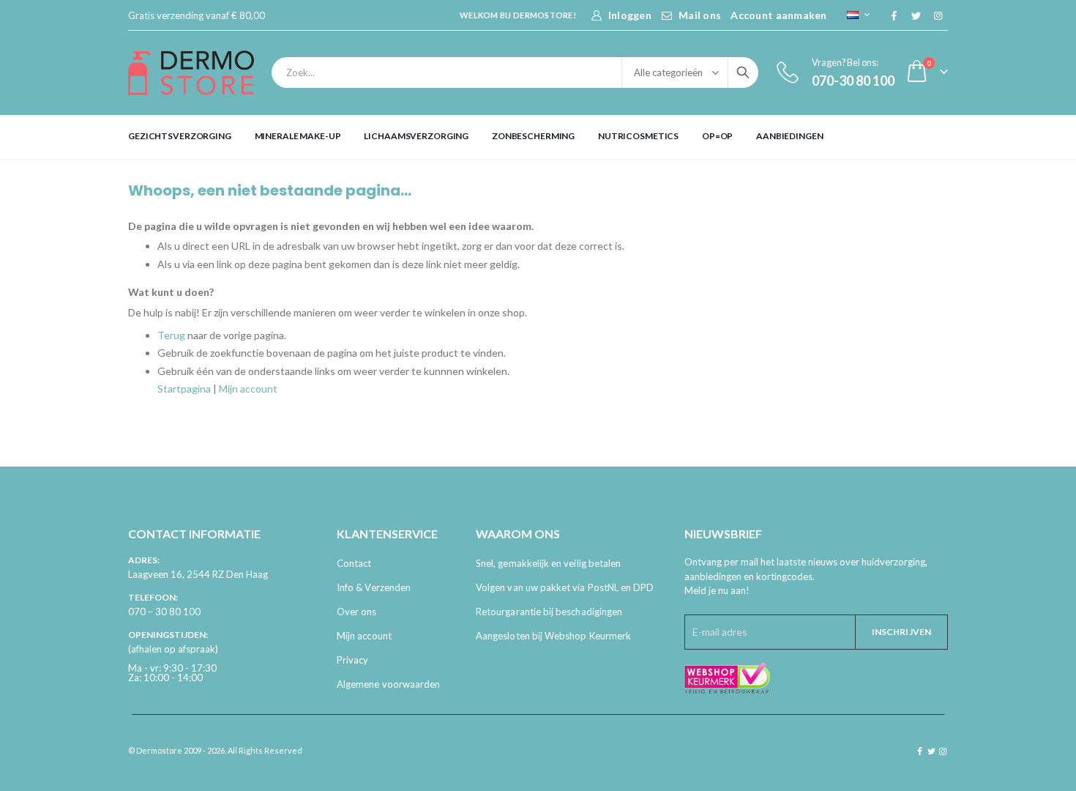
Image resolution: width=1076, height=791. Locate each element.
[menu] (538, 136)
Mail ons (700, 15)
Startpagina (184, 388)
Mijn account (248, 388)
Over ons (357, 611)
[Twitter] (915, 15)
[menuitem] (179, 136)
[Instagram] (937, 15)
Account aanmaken (778, 15)
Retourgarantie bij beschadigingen (549, 611)
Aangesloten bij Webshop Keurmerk (553, 636)
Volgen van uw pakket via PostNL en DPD (565, 587)
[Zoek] (743, 72)
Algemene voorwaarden (388, 684)
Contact (354, 563)
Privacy (352, 660)
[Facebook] (893, 15)
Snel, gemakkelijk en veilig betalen (548, 563)
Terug (171, 335)
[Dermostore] (191, 73)
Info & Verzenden (374, 587)
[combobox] (515, 72)
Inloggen (629, 15)
